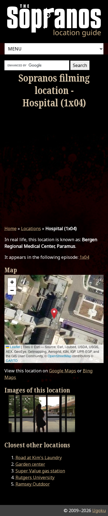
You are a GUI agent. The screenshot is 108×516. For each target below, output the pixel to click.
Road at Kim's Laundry (39, 458)
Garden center (30, 464)
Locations (31, 228)
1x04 (84, 257)
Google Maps (62, 371)
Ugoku (99, 510)
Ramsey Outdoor (33, 484)
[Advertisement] (54, 167)
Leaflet (14, 346)
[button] (54, 313)
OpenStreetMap (59, 355)
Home (10, 228)
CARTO (11, 360)
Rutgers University (35, 477)
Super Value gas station (40, 471)
